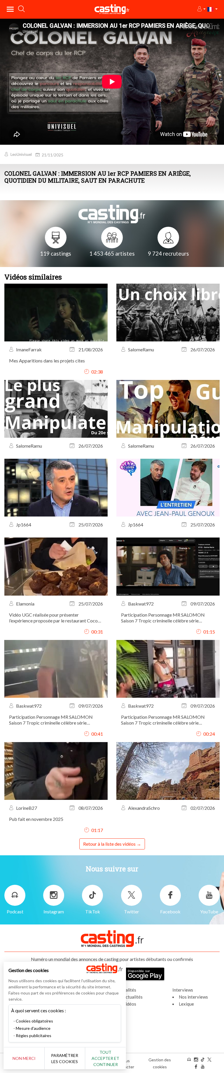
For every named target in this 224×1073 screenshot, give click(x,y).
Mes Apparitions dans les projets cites (47, 360)
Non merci (24, 1058)
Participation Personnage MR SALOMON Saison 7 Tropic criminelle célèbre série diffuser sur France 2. (163, 618)
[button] (201, 9)
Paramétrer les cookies (64, 1058)
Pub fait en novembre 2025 (36, 819)
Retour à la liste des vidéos (109, 844)
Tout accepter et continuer (105, 1058)
